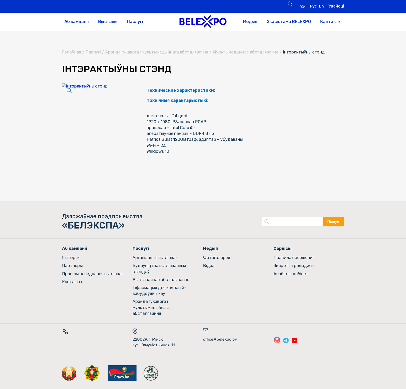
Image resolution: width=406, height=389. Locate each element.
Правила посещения (294, 257)
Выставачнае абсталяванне (161, 279)
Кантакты (331, 21)
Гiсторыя (71, 257)
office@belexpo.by (220, 339)
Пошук (333, 221)
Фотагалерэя (216, 257)
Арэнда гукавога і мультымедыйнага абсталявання (156, 52)
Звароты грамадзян (293, 265)
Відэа (209, 265)
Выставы (107, 21)
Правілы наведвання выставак (93, 273)
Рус (313, 6)
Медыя (250, 21)
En (321, 6)
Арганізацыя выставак (155, 257)
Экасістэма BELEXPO (289, 21)
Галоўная (71, 52)
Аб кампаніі (76, 21)
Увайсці (336, 6)
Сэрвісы (282, 248)
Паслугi (93, 52)
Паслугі (135, 21)
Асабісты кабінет (290, 273)
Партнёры (72, 265)
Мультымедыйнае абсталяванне (245, 52)
